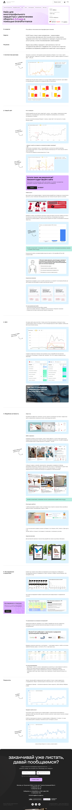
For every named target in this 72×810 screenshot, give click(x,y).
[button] (57, 2)
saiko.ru (54, 9)
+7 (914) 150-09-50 (36, 788)
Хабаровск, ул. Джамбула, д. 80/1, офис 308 (35, 791)
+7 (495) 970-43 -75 (36, 787)
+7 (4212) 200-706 (36, 793)
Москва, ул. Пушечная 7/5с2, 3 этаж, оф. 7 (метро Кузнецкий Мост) (36, 785)
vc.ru (38, 249)
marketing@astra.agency (36, 795)
